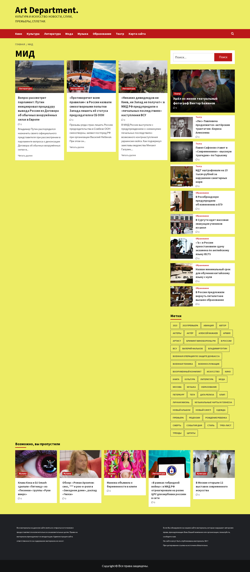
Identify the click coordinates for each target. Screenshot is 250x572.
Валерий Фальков (192, 348)
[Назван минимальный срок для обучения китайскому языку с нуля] (181, 273)
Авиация (209, 325)
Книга (176, 379)
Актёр (190, 333)
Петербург (178, 394)
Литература (52, 33)
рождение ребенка (216, 417)
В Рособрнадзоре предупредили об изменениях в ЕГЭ (209, 200)
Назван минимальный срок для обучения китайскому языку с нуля (213, 273)
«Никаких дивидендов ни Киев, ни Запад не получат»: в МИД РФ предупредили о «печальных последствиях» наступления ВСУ (143, 106)
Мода (69, 33)
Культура (33, 33)
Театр (120, 33)
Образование (102, 33)
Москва (177, 387)
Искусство (213, 371)
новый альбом (181, 410)
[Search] (232, 34)
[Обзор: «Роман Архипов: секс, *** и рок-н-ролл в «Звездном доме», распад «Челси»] (80, 464)
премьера (178, 417)
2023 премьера (190, 325)
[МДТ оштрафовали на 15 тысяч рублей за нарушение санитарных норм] (181, 176)
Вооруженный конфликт (187, 371)
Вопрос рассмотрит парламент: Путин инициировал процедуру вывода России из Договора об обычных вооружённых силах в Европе (38, 108)
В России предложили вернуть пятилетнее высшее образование (210, 296)
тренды (177, 433)
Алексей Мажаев (208, 333)
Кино (18, 33)
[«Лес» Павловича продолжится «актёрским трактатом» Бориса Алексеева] (181, 127)
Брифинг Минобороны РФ (201, 341)
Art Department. (47, 9)
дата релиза (207, 394)
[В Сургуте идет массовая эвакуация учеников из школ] (181, 224)
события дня (194, 425)
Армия (226, 333)
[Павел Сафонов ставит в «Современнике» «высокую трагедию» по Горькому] (181, 151)
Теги (192, 394)
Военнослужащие (208, 364)
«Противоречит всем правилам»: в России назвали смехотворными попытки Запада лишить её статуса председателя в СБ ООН (91, 106)
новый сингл (203, 410)
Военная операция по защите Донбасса (196, 356)
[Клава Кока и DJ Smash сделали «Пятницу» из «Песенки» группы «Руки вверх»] (36, 464)
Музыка (83, 33)
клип (222, 394)
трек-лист (225, 425)
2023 (175, 325)
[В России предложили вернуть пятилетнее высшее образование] (181, 296)
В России (226, 341)
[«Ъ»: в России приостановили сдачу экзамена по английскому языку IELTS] (181, 248)
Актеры (177, 333)
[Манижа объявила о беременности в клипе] (125, 464)
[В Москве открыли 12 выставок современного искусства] (214, 464)
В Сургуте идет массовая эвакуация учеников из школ (212, 223)
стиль (210, 425)
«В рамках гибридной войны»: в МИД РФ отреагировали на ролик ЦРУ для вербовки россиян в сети (168, 490)
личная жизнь (181, 402)
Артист (177, 341)
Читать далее (25, 155)
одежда (220, 410)
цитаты (191, 433)
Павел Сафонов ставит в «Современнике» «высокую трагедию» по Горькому (214, 151)
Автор (222, 325)
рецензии (194, 417)
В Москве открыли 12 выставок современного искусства (212, 486)
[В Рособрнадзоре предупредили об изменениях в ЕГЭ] (181, 201)
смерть (177, 425)
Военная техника (183, 364)
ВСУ (175, 348)
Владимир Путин (217, 348)
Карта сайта (137, 33)
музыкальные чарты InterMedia (213, 402)
